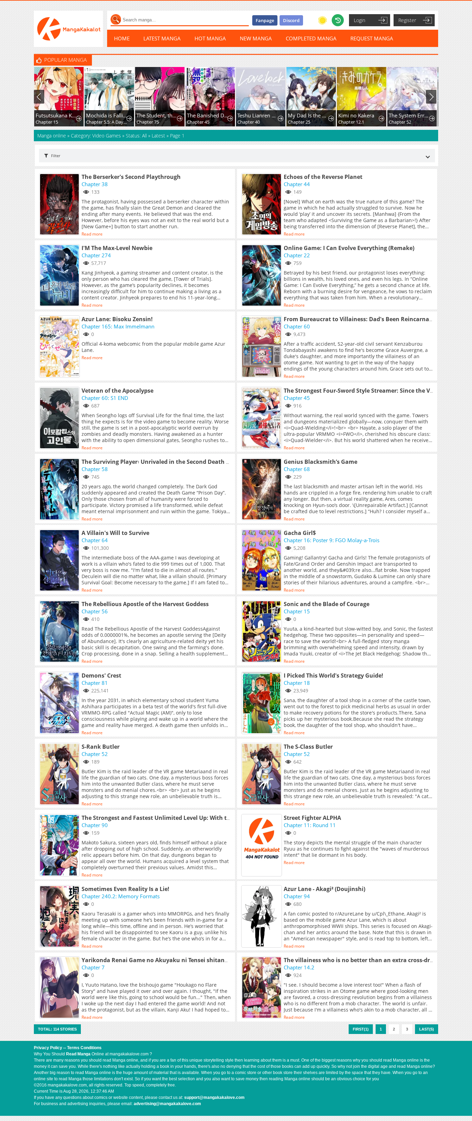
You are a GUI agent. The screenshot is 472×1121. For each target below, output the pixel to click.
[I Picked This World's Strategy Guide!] (262, 703)
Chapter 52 (399, 122)
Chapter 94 (297, 896)
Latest (158, 135)
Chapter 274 (96, 255)
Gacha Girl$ (300, 533)
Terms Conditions (84, 1047)
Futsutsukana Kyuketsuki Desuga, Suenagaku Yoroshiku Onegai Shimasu (56, 115)
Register (407, 20)
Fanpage (265, 20)
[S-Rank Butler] (60, 774)
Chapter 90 (95, 825)
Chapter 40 (248, 122)
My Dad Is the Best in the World (308, 115)
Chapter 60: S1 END (105, 397)
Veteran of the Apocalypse (117, 390)
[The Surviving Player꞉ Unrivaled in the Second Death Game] (60, 489)
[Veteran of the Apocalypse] (60, 418)
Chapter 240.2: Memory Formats (121, 896)
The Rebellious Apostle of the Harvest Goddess (145, 604)
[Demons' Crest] (60, 703)
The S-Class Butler (308, 746)
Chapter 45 (198, 122)
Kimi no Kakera (356, 115)
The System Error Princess (409, 115)
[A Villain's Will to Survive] (60, 561)
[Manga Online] (68, 29)
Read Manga (78, 1054)
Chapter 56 (95, 611)
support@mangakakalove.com (214, 1097)
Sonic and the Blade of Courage (326, 604)
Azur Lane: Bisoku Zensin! (117, 319)
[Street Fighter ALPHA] (262, 846)
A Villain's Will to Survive (115, 533)
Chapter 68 (297, 469)
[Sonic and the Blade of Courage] (262, 632)
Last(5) (426, 1029)
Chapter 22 (297, 255)
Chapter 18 (297, 682)
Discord (291, 20)
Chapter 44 (297, 184)
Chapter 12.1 (351, 122)
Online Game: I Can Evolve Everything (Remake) (349, 248)
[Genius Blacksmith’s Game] (262, 489)
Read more (92, 234)
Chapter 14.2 (299, 967)
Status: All (136, 135)
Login (359, 20)
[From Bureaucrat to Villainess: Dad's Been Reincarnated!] (262, 347)
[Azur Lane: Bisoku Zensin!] (60, 347)
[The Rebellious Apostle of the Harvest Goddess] (60, 632)
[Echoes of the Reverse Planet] (262, 205)
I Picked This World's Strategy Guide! (333, 675)
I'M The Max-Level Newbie (117, 248)
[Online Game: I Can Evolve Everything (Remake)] (262, 276)
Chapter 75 (147, 122)
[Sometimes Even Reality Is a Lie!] (60, 917)
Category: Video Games (96, 135)
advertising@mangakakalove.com (167, 1103)
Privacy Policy (48, 1047)
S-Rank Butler (101, 746)
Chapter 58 (95, 469)
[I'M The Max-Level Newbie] (60, 276)
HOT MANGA (210, 38)
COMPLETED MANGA (311, 38)
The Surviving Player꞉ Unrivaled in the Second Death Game (162, 462)
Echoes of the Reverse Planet (323, 177)
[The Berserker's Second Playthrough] (60, 205)
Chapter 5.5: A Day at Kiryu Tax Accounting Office (107, 122)
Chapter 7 (93, 967)
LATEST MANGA (162, 38)
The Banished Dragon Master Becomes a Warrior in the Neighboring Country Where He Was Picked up (207, 115)
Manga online (52, 135)
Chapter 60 (297, 326)
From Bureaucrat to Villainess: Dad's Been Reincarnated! (362, 319)
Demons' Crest (101, 675)
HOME (122, 38)
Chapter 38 (95, 184)
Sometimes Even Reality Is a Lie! (125, 889)
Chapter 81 (95, 682)
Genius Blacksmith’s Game (320, 462)
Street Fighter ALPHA (312, 818)
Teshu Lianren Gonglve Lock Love (258, 115)
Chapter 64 (95, 540)
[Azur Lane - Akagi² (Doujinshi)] (262, 917)
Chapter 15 (46, 122)
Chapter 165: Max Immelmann (118, 326)
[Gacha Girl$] (262, 561)
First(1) (361, 1029)
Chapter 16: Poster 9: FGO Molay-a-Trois (331, 540)
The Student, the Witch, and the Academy (157, 115)
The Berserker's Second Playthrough (131, 177)
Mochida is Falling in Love (107, 115)
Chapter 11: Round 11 (310, 825)
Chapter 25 (298, 122)
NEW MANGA (256, 38)
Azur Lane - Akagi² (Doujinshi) (324, 889)
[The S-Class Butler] (262, 774)
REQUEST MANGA (371, 38)
